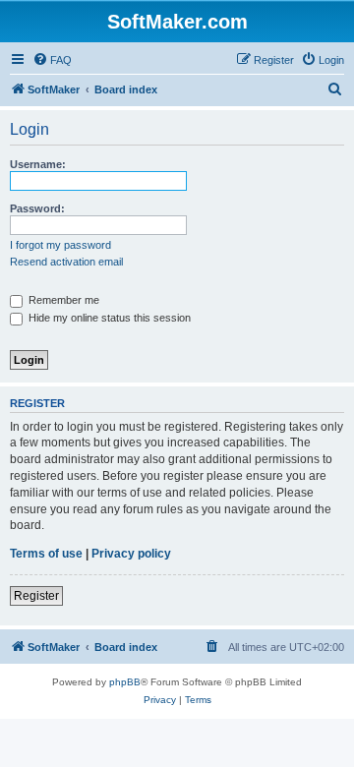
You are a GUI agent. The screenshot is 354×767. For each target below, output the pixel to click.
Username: (38, 164)
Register (36, 596)
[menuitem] (52, 60)
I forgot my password (60, 245)
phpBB (125, 682)
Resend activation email (66, 261)
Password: (37, 208)
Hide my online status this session (108, 318)
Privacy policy (131, 553)
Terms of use (46, 553)
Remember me (62, 300)
